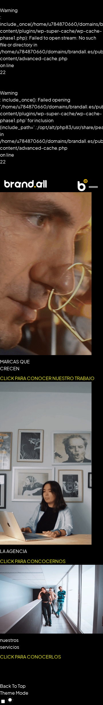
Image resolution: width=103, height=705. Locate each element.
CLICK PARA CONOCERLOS (30, 657)
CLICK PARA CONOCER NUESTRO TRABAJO (47, 378)
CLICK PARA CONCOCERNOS (33, 561)
